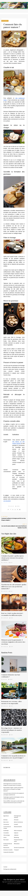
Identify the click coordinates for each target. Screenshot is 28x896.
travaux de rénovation (8, 852)
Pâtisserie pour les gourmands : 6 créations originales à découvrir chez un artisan (13, 642)
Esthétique (6, 830)
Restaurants (5, 20)
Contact (5, 867)
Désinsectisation (18, 826)
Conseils (16, 824)
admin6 (18, 506)
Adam (11, 562)
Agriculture (6, 815)
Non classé (5, 839)
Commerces (6, 824)
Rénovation (16, 843)
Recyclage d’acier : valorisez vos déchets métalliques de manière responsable (11, 730)
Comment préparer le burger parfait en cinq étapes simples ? (13, 519)
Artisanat (16, 819)
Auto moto (6, 822)
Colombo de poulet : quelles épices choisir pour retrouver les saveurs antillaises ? (12, 558)
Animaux (5, 819)
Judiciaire (16, 835)
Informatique (6, 835)
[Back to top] (26, 894)
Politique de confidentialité (9, 869)
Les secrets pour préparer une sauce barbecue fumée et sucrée (14, 527)
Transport (16, 850)
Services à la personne (19, 847)
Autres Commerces (18, 822)
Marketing (16, 837)
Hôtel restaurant (18, 830)
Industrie (16, 832)
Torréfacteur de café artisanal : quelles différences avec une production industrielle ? (13, 586)
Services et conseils (7, 850)
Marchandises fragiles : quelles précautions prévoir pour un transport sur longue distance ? (13, 789)
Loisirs (5, 837)
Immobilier (6, 832)
